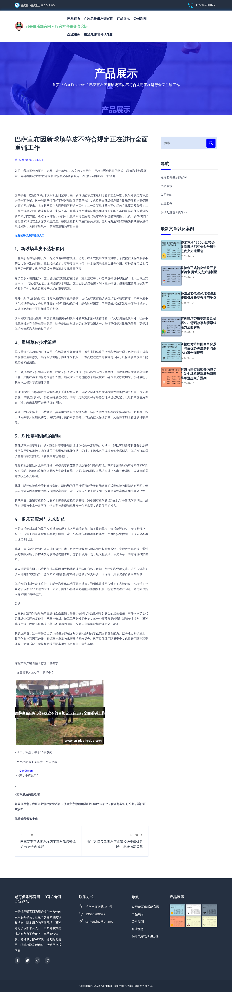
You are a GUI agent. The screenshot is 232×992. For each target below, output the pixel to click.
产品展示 (123, 18)
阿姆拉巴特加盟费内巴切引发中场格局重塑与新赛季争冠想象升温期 (198, 373)
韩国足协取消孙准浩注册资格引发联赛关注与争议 (198, 295)
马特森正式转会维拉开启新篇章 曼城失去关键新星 (199, 270)
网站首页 (73, 18)
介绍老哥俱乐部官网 (98, 18)
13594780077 (205, 5)
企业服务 (73, 34)
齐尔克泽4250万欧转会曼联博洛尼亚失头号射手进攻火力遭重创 (198, 246)
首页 (56, 84)
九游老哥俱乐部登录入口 (138, 985)
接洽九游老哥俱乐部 (98, 34)
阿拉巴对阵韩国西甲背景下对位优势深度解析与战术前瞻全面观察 (198, 348)
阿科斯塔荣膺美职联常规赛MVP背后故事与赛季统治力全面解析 (199, 323)
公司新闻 (140, 18)
